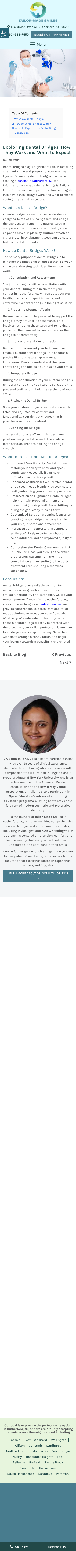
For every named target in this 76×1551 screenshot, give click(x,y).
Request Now (57, 1546)
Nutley (17, 1457)
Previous (62, 654)
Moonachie (40, 1451)
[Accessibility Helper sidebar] (4, 33)
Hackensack (47, 1468)
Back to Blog (14, 654)
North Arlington (17, 1451)
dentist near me (50, 604)
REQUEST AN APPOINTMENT (51, 34)
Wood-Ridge (61, 1451)
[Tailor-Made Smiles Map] (38, 1512)
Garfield (34, 1462)
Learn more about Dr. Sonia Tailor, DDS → (38, 876)
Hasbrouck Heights (39, 1457)
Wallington (58, 1440)
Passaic (14, 1440)
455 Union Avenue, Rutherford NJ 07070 (39, 27)
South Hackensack (20, 1474)
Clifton (20, 1445)
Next (64, 662)
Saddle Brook (53, 1462)
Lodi (60, 1457)
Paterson (62, 1474)
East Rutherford (35, 1440)
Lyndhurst (53, 1445)
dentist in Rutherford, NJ (34, 181)
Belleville (19, 1462)
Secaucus (45, 1474)
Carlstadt (35, 1445)
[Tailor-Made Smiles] (38, 12)
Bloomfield (27, 1468)
